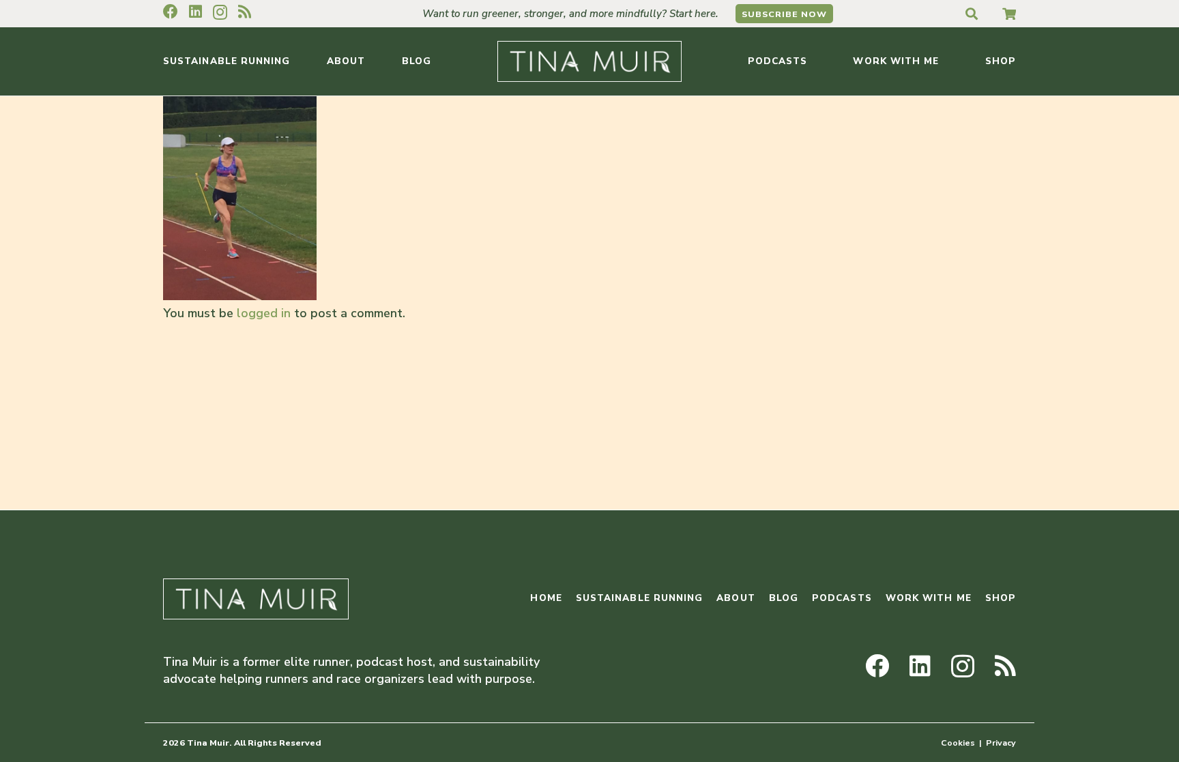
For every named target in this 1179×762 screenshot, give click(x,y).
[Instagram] (220, 12)
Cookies (958, 742)
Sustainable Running (639, 597)
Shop (1000, 597)
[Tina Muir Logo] (589, 61)
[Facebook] (170, 11)
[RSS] (244, 11)
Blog (783, 597)
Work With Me (929, 597)
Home (546, 597)
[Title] (1009, 14)
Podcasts (842, 597)
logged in (264, 313)
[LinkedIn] (195, 11)
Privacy (1001, 742)
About (735, 597)
